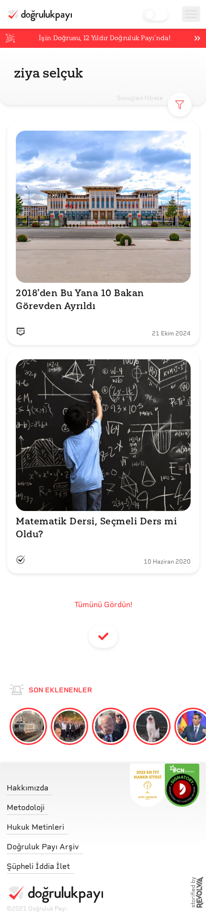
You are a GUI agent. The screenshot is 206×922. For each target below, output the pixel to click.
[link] (55, 785)
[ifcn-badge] (147, 785)
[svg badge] (182, 785)
